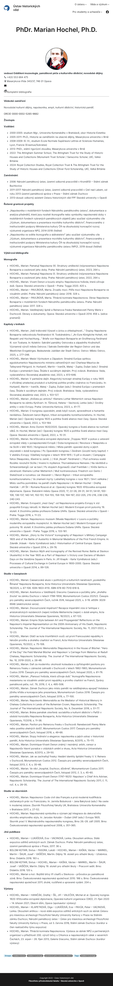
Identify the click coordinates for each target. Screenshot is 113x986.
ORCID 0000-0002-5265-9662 (21, 113)
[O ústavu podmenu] (86, 4)
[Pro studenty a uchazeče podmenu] (101, 12)
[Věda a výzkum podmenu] (108, 4)
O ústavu (80, 4)
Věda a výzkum (98, 4)
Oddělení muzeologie (35, 956)
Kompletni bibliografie (19, 91)
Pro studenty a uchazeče (86, 11)
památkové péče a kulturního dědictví (58, 956)
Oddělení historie (19, 956)
